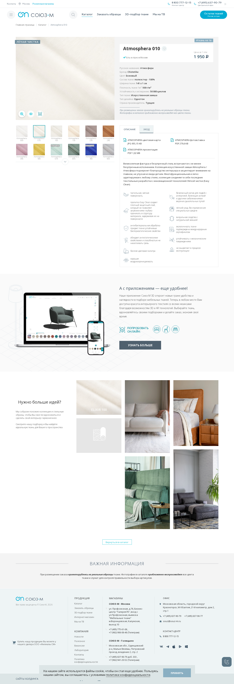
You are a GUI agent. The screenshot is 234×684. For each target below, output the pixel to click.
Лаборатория (81, 650)
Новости (78, 636)
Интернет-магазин (84, 617)
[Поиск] (73, 15)
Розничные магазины (43, 4)
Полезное (79, 641)
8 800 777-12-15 (171, 636)
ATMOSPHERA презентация (142, 151)
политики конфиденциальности (128, 675)
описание (130, 129)
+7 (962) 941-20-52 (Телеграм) (124, 659)
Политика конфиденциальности (86, 660)
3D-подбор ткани (136, 14)
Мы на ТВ (159, 14)
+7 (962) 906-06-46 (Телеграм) (124, 632)
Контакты (11, 3)
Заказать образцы (109, 14)
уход (146, 129)
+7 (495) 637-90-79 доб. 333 (122, 656)
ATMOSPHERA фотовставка (190, 141)
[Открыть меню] (11, 15)
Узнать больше (140, 345)
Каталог (87, 14)
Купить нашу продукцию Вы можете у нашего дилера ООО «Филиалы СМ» (36, 643)
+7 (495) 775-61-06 (118, 629)
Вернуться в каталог (117, 542)
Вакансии (79, 645)
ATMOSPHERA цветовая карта (144, 141)
